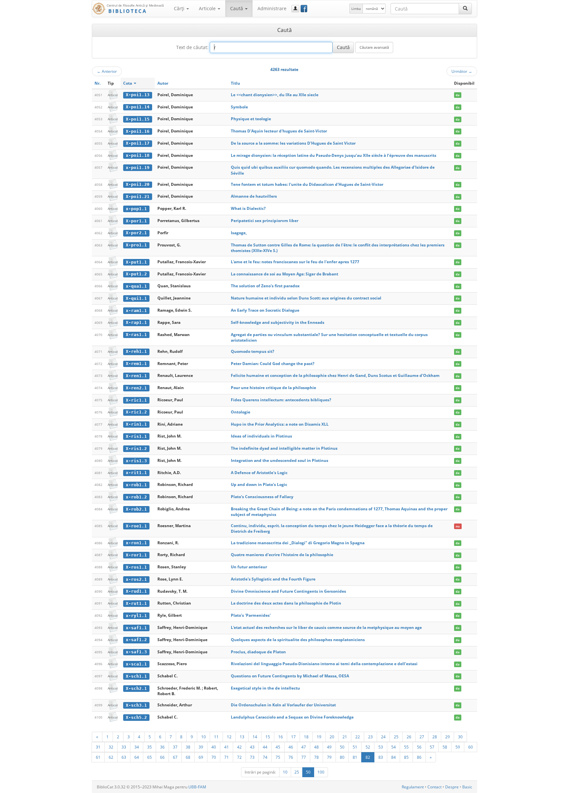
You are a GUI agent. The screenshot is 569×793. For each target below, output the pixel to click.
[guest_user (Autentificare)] (295, 8)
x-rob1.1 (136, 484)
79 (329, 757)
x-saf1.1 (136, 627)
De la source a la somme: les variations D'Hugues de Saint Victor (293, 143)
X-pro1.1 (136, 244)
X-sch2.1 (136, 688)
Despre (452, 787)
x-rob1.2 (136, 497)
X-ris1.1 (136, 436)
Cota (128, 83)
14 (255, 736)
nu (458, 526)
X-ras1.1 (136, 334)
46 (290, 747)
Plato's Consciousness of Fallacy (262, 496)
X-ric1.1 (136, 400)
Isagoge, (239, 233)
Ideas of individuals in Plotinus (261, 436)
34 (136, 747)
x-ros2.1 (136, 579)
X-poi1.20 (137, 184)
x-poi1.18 (137, 155)
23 (370, 736)
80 (342, 757)
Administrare (271, 8)
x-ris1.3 (136, 460)
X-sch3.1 (136, 705)
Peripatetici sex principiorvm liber (264, 220)
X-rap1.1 (136, 322)
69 (201, 757)
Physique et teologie (251, 119)
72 (239, 757)
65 (149, 757)
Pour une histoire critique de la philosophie (273, 387)
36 (162, 747)
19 (319, 736)
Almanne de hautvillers (254, 196)
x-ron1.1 (136, 542)
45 (278, 747)
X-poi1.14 (137, 106)
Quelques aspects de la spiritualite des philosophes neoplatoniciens (298, 639)
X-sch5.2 (136, 717)
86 (419, 757)
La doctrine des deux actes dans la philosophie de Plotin (286, 603)
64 (136, 757)
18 (306, 736)
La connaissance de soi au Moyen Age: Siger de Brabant (284, 274)
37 (175, 747)
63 (124, 757)
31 (98, 747)
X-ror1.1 (136, 554)
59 (457, 747)
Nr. (97, 83)
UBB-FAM (197, 787)
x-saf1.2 (136, 639)
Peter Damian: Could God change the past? (272, 363)
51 (355, 747)
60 (470, 747)
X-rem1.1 (136, 363)
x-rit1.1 (136, 472)
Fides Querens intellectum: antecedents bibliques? (281, 400)
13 (242, 736)
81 (355, 757)
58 (445, 747)
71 (226, 757)
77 (303, 757)
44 (265, 747)
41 (226, 747)
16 (280, 736)
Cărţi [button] (180, 8)
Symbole (239, 107)
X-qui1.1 (136, 298)
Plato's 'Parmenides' (251, 615)
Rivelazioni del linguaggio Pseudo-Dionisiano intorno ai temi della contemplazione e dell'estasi (324, 663)
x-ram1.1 (136, 310)
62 (111, 757)
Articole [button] (208, 8)
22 (357, 736)
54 (393, 747)
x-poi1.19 (137, 167)
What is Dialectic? (248, 208)
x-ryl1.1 (136, 615)
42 (239, 747)
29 (447, 736)
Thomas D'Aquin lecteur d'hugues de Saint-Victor (279, 131)
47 (303, 747)
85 (406, 757)
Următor (461, 71)
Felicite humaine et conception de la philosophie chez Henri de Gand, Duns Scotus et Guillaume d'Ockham (335, 375)
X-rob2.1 (136, 509)
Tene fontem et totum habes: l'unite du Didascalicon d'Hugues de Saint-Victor (307, 184)
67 (175, 757)
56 (419, 747)
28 (434, 736)
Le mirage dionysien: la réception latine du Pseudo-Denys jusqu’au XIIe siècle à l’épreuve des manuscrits (333, 155)
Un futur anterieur (249, 567)
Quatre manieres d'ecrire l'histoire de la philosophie (282, 554)
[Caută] (465, 8)
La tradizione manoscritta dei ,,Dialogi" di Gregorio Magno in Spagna (298, 543)
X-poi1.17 (137, 143)
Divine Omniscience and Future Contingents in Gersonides (288, 591)
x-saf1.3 (136, 651)
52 (368, 747)
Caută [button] (237, 8)
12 (229, 736)
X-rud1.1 (136, 591)
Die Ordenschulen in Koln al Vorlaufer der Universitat (283, 705)
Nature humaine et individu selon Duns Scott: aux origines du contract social (306, 298)
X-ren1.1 (136, 375)
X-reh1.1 (136, 351)
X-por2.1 (136, 232)
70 (213, 757)
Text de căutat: (192, 47)
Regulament (413, 787)
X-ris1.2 (136, 448)
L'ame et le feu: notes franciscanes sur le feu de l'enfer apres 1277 (295, 262)
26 (409, 736)
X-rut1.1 (136, 603)
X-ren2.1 (136, 387)
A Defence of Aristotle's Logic (259, 472)
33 (124, 747)
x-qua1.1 (136, 286)
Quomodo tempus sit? (252, 351)
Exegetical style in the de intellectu (265, 688)
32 (111, 747)
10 (203, 736)
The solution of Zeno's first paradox (265, 286)
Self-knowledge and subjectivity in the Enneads (277, 322)
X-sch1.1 (136, 676)
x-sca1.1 (136, 664)
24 (383, 736)
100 (320, 772)
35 (149, 747)
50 (342, 747)
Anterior (107, 71)
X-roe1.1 (136, 526)
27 (422, 736)
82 (368, 757)
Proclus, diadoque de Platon (258, 652)
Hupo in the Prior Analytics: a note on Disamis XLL (280, 424)
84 (393, 757)
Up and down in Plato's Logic (259, 484)
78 (316, 757)
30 (460, 736)
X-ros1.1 (136, 567)
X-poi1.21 (137, 196)
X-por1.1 (136, 220)
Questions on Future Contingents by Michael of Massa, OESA (290, 676)
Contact (434, 787)
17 (293, 736)
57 (432, 747)
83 (380, 757)
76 (290, 757)
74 (265, 757)
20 (332, 736)
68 (188, 757)
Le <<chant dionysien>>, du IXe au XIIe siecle (274, 95)
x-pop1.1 (136, 208)
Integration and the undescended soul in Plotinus (279, 460)
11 (216, 736)
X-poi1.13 (137, 94)
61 (98, 757)
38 (188, 747)
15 (267, 736)
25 (396, 736)
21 (344, 736)
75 (278, 757)
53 (380, 747)
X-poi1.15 (137, 119)
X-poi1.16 (137, 131)
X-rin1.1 (136, 424)
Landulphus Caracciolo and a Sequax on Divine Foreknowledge (292, 717)
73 (252, 757)
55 (406, 747)
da (457, 95)
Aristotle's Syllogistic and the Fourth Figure (273, 579)
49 (329, 747)
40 (213, 747)
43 (252, 747)
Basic (467, 787)
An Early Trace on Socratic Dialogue (265, 310)
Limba (356, 8)
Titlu (235, 83)
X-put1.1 (136, 262)
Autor (162, 83)
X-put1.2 (136, 273)
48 (316, 747)
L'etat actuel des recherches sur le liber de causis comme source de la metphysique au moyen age (326, 627)
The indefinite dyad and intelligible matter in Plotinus (284, 448)
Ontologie (240, 412)
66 (162, 757)
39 (201, 747)
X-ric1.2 (136, 412)
